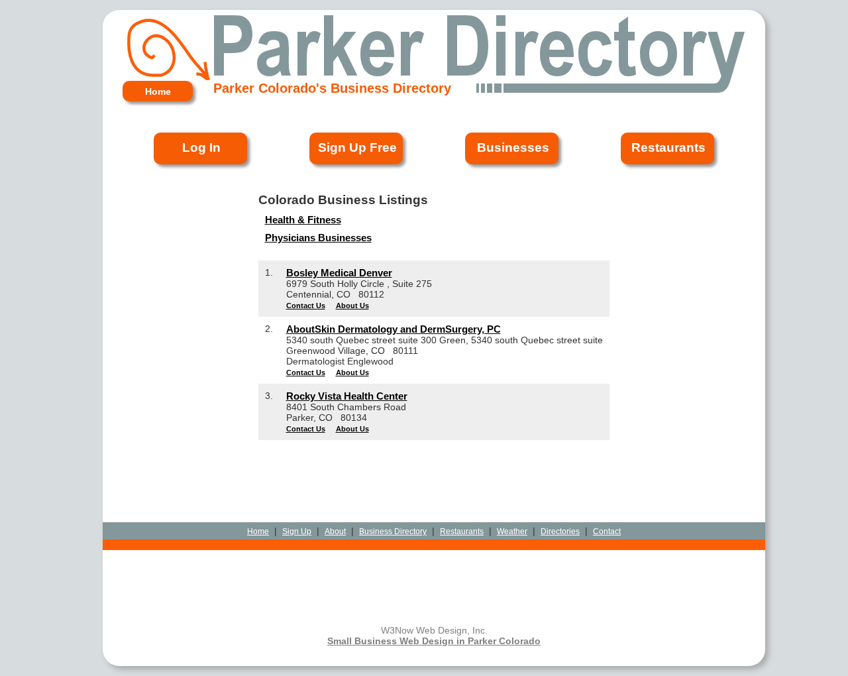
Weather (512, 531)
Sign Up (296, 531)
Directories (560, 531)
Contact (607, 531)
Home (258, 531)
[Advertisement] (434, 470)
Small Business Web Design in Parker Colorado (434, 641)
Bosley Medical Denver (339, 272)
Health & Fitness (303, 219)
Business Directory (393, 531)
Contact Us (305, 306)
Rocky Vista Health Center (346, 396)
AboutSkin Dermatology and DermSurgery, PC (393, 329)
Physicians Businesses (318, 237)
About (335, 531)
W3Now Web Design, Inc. (434, 630)
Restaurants (462, 531)
